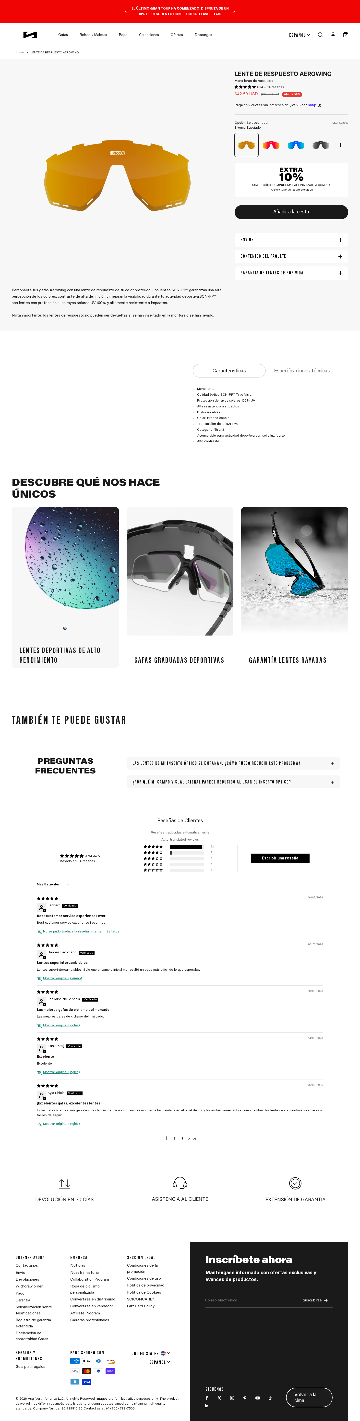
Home (20, 52)
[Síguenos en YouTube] (257, 1398)
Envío (20, 1273)
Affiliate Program (85, 1313)
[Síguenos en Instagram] (232, 1398)
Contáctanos (27, 1266)
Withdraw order (29, 1286)
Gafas (63, 35)
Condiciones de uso (144, 1279)
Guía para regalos (30, 1367)
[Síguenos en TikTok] (270, 1398)
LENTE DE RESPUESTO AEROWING (55, 52)
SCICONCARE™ (140, 1299)
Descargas (203, 35)
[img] (47, 899)
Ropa (123, 35)
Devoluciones (27, 1280)
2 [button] (174, 1138)
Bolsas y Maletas (93, 35)
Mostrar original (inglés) (61, 1025)
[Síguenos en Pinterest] (244, 1398)
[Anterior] (126, 11)
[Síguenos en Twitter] (219, 1398)
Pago (20, 1294)
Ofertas (177, 35)
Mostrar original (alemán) (62, 978)
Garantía (23, 1300)
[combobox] (151, 1353)
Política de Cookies (144, 1293)
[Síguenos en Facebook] (206, 1398)
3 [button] (182, 1138)
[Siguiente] (234, 11)
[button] (246, 87)
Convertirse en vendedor (91, 1306)
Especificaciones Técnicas (302, 371)
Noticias (77, 1266)
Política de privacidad (145, 1285)
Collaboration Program (89, 1280)
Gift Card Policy (141, 1306)
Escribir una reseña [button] (280, 858)
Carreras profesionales (89, 1320)
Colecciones (149, 35)
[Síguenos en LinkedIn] (206, 1405)
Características (229, 371)
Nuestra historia (84, 1273)
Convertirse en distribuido (92, 1299)
